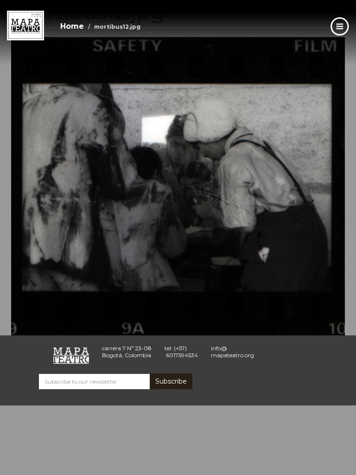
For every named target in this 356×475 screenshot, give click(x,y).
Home (72, 26)
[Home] (25, 25)
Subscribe (171, 381)
